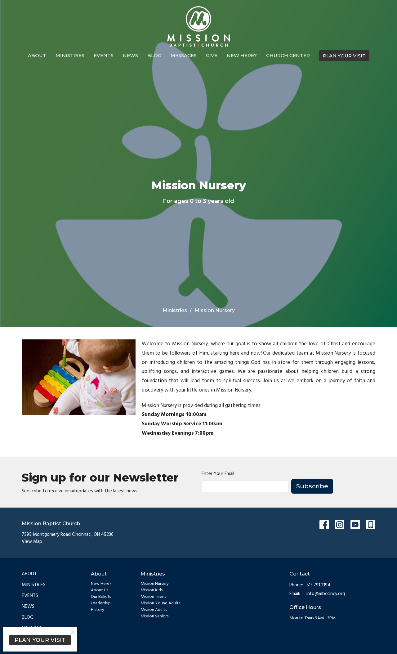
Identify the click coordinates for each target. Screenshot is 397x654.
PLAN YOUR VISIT (344, 56)
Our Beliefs (101, 596)
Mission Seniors (154, 616)
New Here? (242, 55)
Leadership (101, 603)
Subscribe (312, 486)
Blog (154, 55)
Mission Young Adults (160, 603)
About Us (99, 590)
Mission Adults (154, 609)
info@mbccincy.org (325, 594)
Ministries (70, 55)
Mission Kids (152, 590)
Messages (184, 55)
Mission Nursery (155, 583)
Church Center (288, 55)
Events (104, 55)
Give (211, 55)
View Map (32, 541)
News (130, 55)
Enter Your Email (218, 473)
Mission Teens (153, 596)
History (97, 609)
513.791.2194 (318, 585)
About (37, 55)
